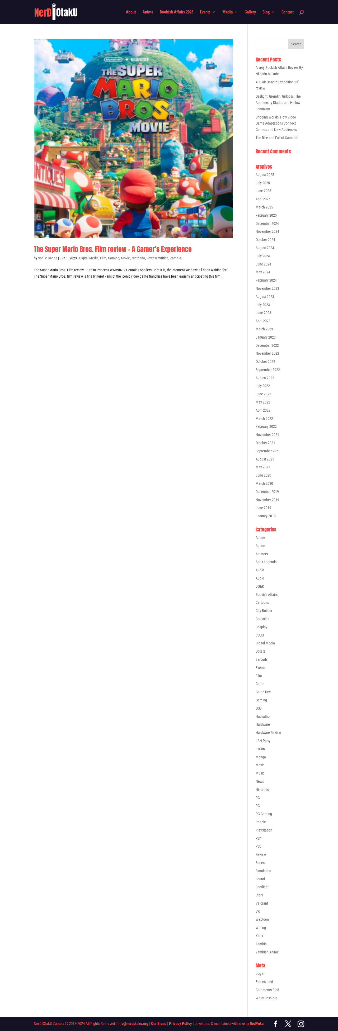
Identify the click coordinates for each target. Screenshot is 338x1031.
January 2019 (266, 516)
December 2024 (267, 223)
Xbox (259, 936)
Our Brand (158, 1023)
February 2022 (266, 426)
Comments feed (267, 990)
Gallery (250, 12)
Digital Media (88, 258)
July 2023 (263, 305)
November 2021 (267, 435)
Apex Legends (266, 562)
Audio (260, 570)
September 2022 (268, 370)
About (131, 12)
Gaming (113, 258)
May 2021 (263, 467)
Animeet (262, 554)
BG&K (260, 586)
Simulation (263, 871)
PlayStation (264, 830)
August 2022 (265, 378)
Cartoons (262, 602)
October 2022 (265, 361)
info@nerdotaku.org (133, 1023)
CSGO (260, 635)
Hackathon (263, 716)
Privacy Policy (180, 1023)
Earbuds (261, 659)
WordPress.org (266, 998)
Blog (266, 12)
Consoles (262, 619)
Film (103, 258)
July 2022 (263, 386)
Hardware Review (268, 732)
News (260, 781)
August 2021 (265, 459)
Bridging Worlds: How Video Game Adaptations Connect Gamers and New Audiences (276, 123)
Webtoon (262, 919)
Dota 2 (260, 651)
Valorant (262, 903)
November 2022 (267, 353)
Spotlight (262, 887)
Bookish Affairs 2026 (176, 12)
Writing (163, 258)
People (261, 822)
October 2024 (265, 239)
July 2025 (263, 183)
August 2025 (265, 175)
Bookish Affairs (267, 594)
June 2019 (263, 508)
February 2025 (266, 215)
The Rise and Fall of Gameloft (277, 138)
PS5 (258, 846)
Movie (125, 258)
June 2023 (263, 313)
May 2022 (263, 402)
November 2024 (267, 231)
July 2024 (263, 256)
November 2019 (267, 500)
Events (205, 12)
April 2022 (263, 410)
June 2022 (263, 394)
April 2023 (263, 321)
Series (260, 863)
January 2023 (266, 337)
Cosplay (261, 627)
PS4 (258, 838)
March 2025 (264, 207)
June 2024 (263, 264)
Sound (260, 879)
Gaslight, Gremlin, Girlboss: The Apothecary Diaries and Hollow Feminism (278, 102)
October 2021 (265, 443)
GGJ (259, 708)
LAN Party (263, 741)
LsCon (260, 749)
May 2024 (263, 272)
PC (258, 798)
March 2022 (264, 418)
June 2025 (263, 191)
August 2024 (265, 248)
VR (258, 911)
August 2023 (265, 296)
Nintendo (138, 258)
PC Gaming (264, 814)
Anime (148, 12)
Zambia (175, 258)
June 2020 (263, 475)
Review (152, 258)
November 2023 (267, 288)
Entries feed (264, 982)
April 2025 (263, 199)
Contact (287, 12)
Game (260, 684)
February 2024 (266, 280)
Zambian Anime (267, 952)
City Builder (264, 611)
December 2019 (267, 492)
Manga (261, 757)
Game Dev (263, 692)
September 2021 (268, 451)
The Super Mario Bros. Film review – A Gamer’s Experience (113, 249)
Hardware (263, 724)
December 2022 (267, 345)
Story (259, 895)
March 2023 (264, 329)
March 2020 (264, 483)
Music (260, 773)
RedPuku (257, 1023)
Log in (260, 973)
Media (227, 12)
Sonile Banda (47, 258)
